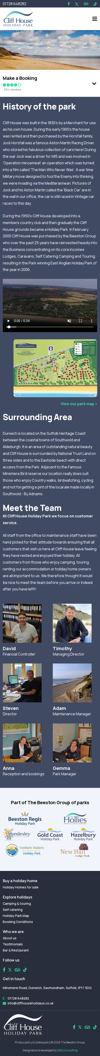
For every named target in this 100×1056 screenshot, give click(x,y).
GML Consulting (67, 1050)
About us (10, 938)
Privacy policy (23, 1042)
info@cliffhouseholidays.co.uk (30, 1003)
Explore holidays (17, 897)
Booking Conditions (18, 921)
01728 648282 (14, 3)
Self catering (13, 909)
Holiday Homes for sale (21, 887)
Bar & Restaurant (16, 950)
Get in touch (14, 978)
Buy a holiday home (20, 880)
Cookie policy (42, 1042)
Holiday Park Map (16, 915)
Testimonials (13, 944)
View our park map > (79, 403)
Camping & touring (17, 903)
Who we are (13, 931)
